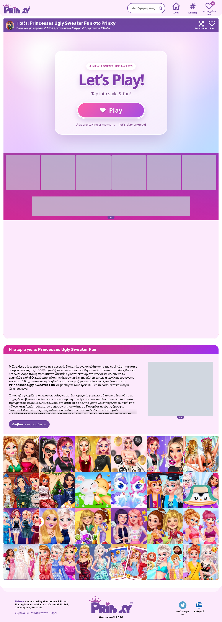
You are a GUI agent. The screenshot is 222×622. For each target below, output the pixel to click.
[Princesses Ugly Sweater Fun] (21, 490)
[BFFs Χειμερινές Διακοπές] (57, 490)
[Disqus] (111, 279)
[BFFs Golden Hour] (93, 454)
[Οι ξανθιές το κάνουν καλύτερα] (93, 562)
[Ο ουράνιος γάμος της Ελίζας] (21, 562)
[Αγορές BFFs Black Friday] (129, 454)
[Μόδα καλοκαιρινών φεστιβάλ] (201, 454)
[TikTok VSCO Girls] (165, 454)
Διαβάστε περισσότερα (29, 424)
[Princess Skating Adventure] (201, 490)
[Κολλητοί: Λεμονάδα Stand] (93, 526)
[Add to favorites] (212, 25)
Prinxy (19, 601)
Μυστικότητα (39, 613)
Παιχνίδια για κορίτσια (29, 28)
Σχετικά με (22, 613)
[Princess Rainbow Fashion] (57, 562)
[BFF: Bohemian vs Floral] (201, 562)
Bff (48, 28)
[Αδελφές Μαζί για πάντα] (129, 562)
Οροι (54, 613)
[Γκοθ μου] (57, 454)
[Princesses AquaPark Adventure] (165, 562)
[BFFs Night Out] (57, 526)
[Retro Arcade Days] (129, 526)
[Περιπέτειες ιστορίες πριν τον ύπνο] (165, 526)
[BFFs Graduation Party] (165, 490)
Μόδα (106, 28)
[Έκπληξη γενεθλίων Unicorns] (129, 490)
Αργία (77, 28)
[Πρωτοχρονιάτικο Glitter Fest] (21, 454)
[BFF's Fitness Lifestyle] (201, 526)
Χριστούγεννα (62, 28)
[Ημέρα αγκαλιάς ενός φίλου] (93, 490)
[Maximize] (201, 25)
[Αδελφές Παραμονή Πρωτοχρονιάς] (21, 526)
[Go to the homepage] (15, 8)
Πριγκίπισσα (92, 28)
